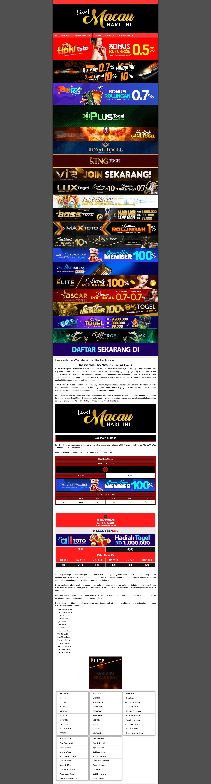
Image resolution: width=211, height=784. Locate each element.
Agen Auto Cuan (65, 752)
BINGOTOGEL (97, 716)
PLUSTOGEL (97, 729)
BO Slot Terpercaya (133, 702)
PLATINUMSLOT (98, 702)
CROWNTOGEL (98, 707)
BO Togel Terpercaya (133, 711)
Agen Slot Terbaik (66, 761)
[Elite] (105, 672)
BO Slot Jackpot (132, 729)
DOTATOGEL (64, 694)
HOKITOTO (130, 694)
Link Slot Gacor (98, 770)
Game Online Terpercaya (101, 761)
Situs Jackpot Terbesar (68, 756)
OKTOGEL (63, 707)
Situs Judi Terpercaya (133, 716)
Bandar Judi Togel (66, 765)
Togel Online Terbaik (67, 743)
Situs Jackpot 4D (99, 743)
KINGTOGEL (97, 733)
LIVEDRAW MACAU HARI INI (123, 35)
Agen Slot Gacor (98, 748)
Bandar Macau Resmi (67, 774)
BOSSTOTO (97, 694)
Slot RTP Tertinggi (99, 774)
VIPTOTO (63, 733)
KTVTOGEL (63, 702)
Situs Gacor (130, 698)
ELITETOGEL (64, 720)
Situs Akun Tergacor (133, 724)
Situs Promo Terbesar (67, 770)
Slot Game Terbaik (99, 752)
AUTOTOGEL (64, 711)
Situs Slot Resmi (98, 739)
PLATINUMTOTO (65, 729)
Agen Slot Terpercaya (133, 720)
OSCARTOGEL (97, 711)
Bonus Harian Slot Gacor (134, 733)
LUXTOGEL (96, 720)
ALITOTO (96, 724)
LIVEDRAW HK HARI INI (63, 35)
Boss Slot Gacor (65, 739)
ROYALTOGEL (64, 724)
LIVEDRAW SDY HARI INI (102, 35)
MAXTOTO (96, 698)
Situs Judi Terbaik (132, 707)
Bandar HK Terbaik (99, 765)
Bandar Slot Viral (65, 748)
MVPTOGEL (64, 716)
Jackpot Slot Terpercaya (68, 778)
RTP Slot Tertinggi (99, 756)
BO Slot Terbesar (99, 778)
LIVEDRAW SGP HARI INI (82, 35)
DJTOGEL (63, 698)
